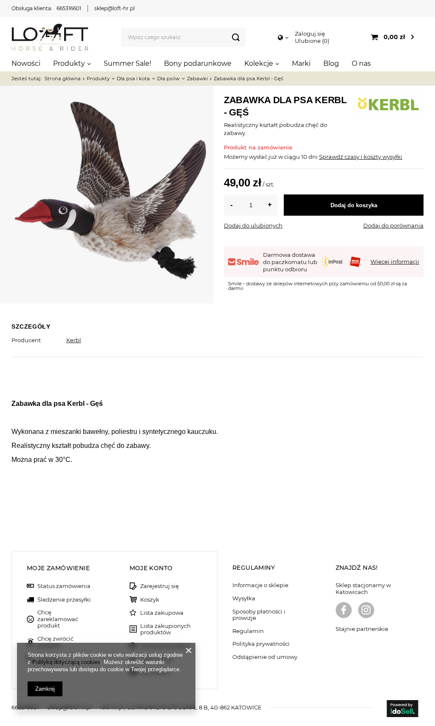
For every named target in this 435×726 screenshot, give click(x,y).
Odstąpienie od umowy (264, 657)
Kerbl (73, 340)
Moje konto (151, 568)
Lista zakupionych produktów (165, 629)
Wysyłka (243, 598)
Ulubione (311, 40)
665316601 (68, 8)
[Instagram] (366, 611)
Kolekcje (258, 63)
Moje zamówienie (58, 568)
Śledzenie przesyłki (64, 600)
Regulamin (248, 631)
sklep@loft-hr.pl (114, 8)
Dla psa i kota (133, 79)
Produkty (69, 63)
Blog (331, 63)
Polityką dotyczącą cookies (66, 662)
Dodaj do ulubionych (253, 225)
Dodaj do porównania (393, 225)
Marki (301, 63)
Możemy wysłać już (250, 156)
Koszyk (149, 600)
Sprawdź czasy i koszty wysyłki (360, 156)
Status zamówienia (63, 586)
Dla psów (168, 79)
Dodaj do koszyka (353, 205)
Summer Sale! (127, 63)
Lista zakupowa (162, 613)
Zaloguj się (310, 33)
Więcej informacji (394, 261)
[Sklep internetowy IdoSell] (402, 709)
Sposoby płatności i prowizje (258, 615)
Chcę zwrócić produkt (55, 642)
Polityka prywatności (261, 644)
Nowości (25, 63)
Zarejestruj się (159, 586)
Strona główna (63, 79)
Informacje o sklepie (260, 585)
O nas (361, 63)
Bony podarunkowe (198, 63)
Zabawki (197, 79)
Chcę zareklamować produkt (57, 619)
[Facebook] (344, 611)
